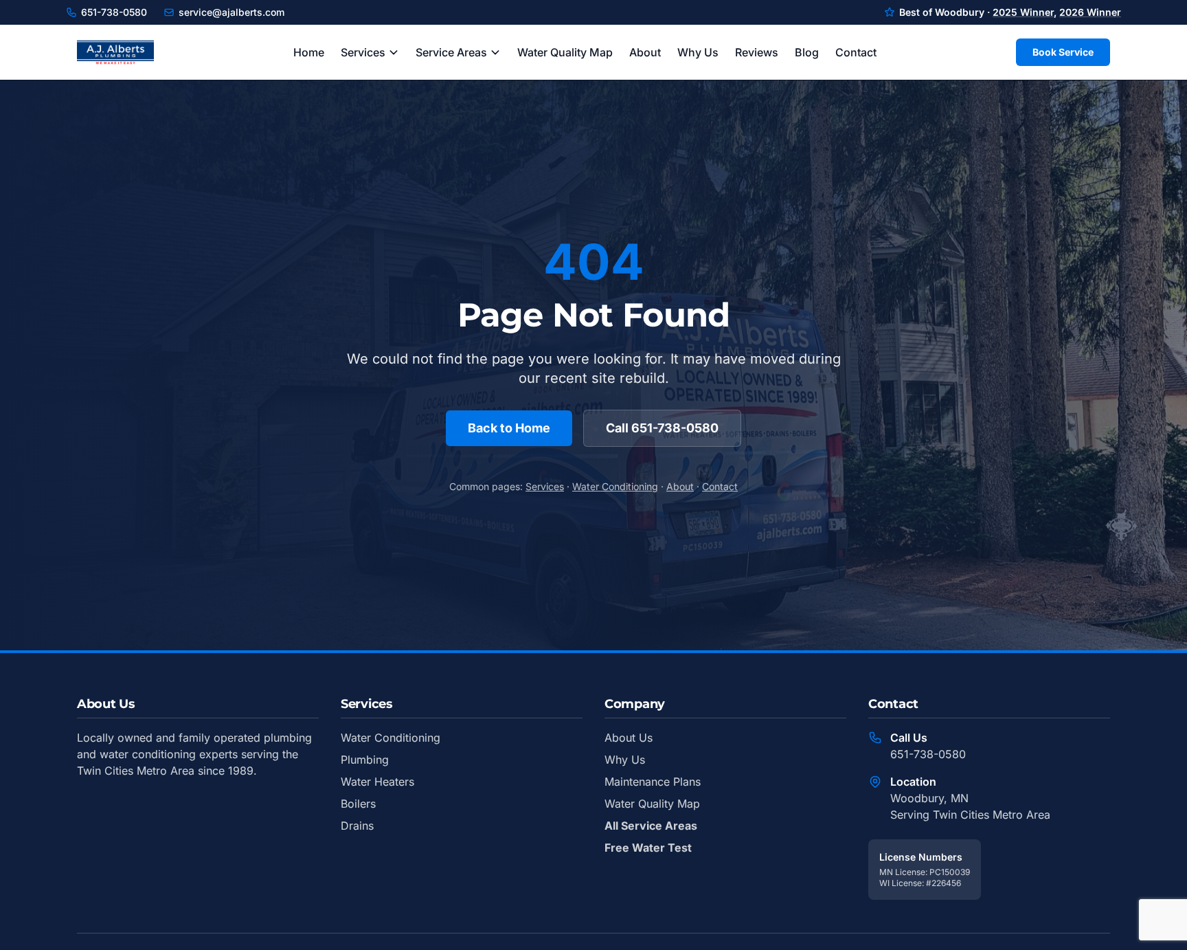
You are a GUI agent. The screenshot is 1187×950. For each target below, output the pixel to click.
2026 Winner (1090, 12)
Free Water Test (648, 847)
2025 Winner (1023, 12)
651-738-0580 (114, 12)
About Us (628, 737)
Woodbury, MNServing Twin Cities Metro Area (970, 806)
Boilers (358, 803)
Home (308, 52)
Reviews (756, 52)
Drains (357, 825)
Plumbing (365, 759)
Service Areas (451, 52)
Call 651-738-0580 (662, 428)
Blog (807, 52)
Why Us (698, 52)
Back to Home (509, 428)
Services (363, 52)
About (645, 52)
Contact (856, 52)
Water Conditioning (615, 486)
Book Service (1063, 52)
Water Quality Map (565, 52)
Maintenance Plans (652, 781)
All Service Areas (650, 825)
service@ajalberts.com (231, 12)
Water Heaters (377, 781)
